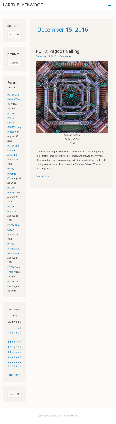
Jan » (17, 374)
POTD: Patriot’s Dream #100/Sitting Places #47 (14, 122)
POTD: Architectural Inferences (14, 249)
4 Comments (64, 56)
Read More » (42, 176)
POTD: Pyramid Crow (11, 174)
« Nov (10, 374)
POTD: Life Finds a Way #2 (13, 99)
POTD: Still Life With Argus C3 (13, 150)
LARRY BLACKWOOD (23, 5)
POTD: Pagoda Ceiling (58, 51)
